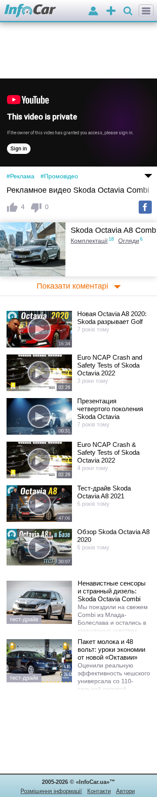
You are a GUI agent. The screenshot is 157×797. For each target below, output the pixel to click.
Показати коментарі (72, 286)
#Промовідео (59, 176)
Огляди (128, 240)
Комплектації (89, 240)
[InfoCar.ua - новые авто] (30, 11)
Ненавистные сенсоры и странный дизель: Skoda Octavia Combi (112, 591)
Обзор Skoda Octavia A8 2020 (113, 535)
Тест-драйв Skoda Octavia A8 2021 (104, 492)
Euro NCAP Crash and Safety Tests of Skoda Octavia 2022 (109, 365)
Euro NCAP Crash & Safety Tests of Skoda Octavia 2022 (108, 452)
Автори (125, 791)
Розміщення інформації (51, 791)
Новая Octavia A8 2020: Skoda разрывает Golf (112, 317)
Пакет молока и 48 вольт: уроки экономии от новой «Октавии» (111, 649)
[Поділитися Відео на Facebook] (145, 207)
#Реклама (20, 176)
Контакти (99, 791)
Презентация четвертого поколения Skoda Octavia (110, 408)
